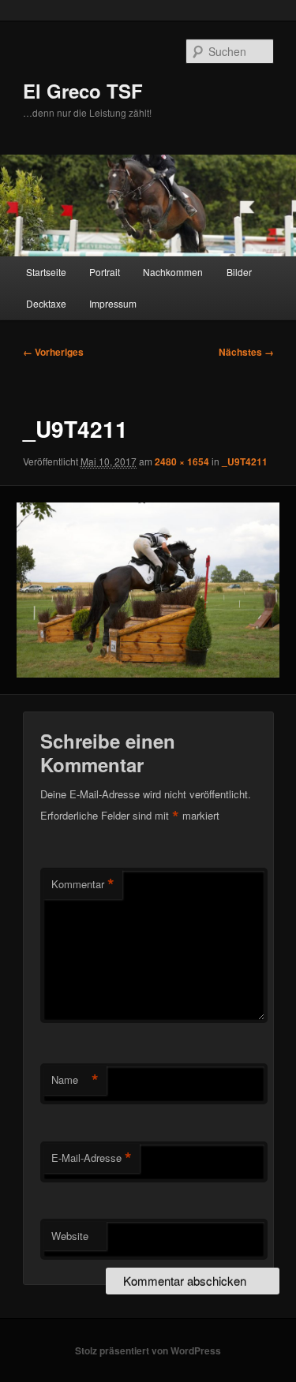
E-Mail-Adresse (91, 1158)
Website (69, 1235)
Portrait (104, 271)
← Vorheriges (53, 352)
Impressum (113, 303)
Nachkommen (173, 271)
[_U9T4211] (148, 590)
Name (75, 1080)
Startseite (46, 271)
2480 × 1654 (182, 461)
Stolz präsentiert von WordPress (148, 1350)
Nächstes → (246, 352)
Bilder (239, 271)
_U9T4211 (245, 461)
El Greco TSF (83, 90)
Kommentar (82, 884)
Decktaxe (46, 303)
